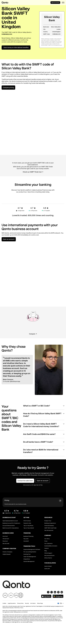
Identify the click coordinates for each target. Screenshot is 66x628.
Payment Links (27, 523)
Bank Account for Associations (11, 528)
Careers (46, 548)
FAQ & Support (48, 553)
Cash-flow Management (30, 556)
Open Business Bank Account (10, 520)
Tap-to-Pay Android (29, 528)
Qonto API (47, 568)
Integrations (27, 559)
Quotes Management (29, 561)
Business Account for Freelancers (11, 523)
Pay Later (26, 538)
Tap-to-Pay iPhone (28, 525)
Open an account (55, 2)
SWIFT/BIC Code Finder (50, 528)
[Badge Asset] (48, 592)
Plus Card (5, 541)
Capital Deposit (7, 554)
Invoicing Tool (27, 554)
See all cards (6, 543)
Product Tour (47, 520)
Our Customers (48, 543)
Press (45, 541)
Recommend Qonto (49, 555)
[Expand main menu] (63, 2)
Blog (45, 550)
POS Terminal (27, 520)
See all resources (48, 530)
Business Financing (28, 536)
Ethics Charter (48, 558)
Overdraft (26, 541)
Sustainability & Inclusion (50, 546)
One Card (5, 536)
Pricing (7, 500)
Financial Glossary (49, 525)
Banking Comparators (50, 523)
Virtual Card (6, 538)
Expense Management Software (32, 549)
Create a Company (7, 551)
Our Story (47, 538)
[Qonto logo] (5, 2)
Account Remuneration (9, 525)
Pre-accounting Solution (30, 551)
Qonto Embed (48, 566)
